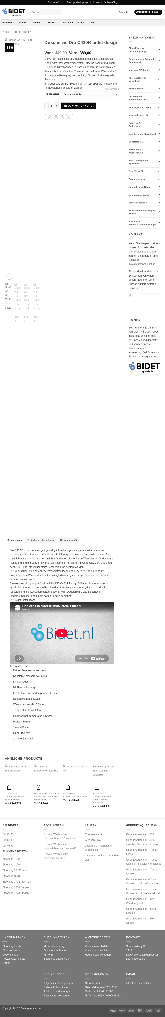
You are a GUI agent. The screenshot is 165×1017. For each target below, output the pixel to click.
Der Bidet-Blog (110, 2)
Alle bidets (23, 32)
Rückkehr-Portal (55, 2)
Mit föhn (48, 954)
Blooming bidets (11, 946)
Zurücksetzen (111, 89)
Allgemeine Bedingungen (58, 983)
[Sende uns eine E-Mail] (161, 2)
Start (6, 32)
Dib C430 (7, 834)
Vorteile (52, 22)
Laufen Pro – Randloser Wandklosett (46, 798)
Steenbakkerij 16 (136, 946)
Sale (92, 22)
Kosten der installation (97, 950)
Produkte (7, 22)
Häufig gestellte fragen (98, 954)
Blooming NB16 (11, 876)
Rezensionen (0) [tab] (68, 540)
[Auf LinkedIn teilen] (70, 116)
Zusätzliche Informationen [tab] (40, 540)
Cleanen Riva (93, 840)
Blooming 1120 (11, 859)
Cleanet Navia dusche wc (76, 796)
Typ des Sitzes (51, 94)
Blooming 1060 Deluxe (15, 887)
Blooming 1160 (11, 864)
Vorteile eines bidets (96, 946)
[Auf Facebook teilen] (47, 116)
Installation (68, 22)
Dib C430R (8, 840)
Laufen (6, 963)
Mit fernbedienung (54, 946)
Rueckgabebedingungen (78, 2)
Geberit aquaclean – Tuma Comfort (15, 798)
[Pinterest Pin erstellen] (65, 116)
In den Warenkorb (78, 105)
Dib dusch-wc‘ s (11, 950)
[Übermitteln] (59, 12)
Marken (22, 22)
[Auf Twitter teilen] (53, 116)
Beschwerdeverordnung (57, 995)
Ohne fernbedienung (55, 950)
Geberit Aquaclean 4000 (140, 834)
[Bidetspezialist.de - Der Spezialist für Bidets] (14, 12)
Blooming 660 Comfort (15, 870)
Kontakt (96, 2)
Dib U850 (7, 845)
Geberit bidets (10, 954)
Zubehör (37, 22)
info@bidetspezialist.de (142, 264)
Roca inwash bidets (13, 958)
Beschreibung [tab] (14, 540)
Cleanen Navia (93, 834)
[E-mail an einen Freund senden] (59, 116)
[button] (124, 12)
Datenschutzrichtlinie (56, 987)
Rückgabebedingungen (57, 991)
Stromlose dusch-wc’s (56, 958)
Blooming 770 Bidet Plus (16, 881)
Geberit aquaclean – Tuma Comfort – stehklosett (103, 799)
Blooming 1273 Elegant (15, 893)
